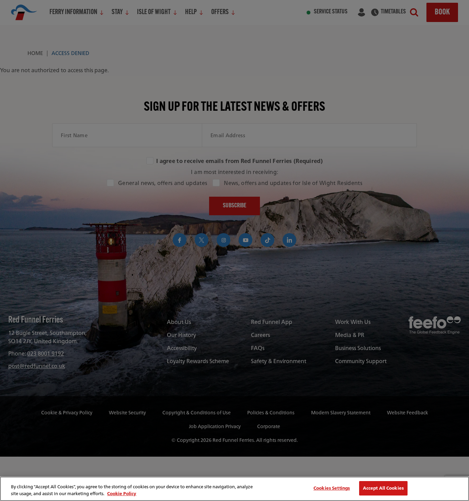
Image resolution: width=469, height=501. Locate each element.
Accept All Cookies (383, 488)
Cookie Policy (121, 494)
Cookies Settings (331, 488)
